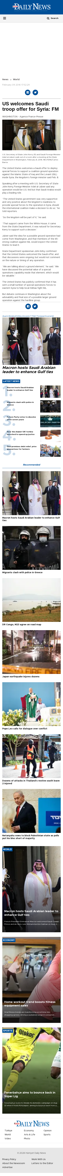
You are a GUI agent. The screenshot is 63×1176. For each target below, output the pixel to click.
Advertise (7, 1167)
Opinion (48, 1131)
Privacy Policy (9, 1159)
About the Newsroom (13, 1163)
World (16, 79)
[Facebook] (27, 92)
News (5, 79)
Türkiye (8, 1131)
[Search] (48, 18)
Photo (27, 1139)
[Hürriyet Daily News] (31, 7)
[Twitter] (35, 92)
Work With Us (38, 1159)
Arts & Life (29, 1135)
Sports (47, 1135)
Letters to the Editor (42, 1163)
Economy (29, 1131)
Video (8, 1139)
